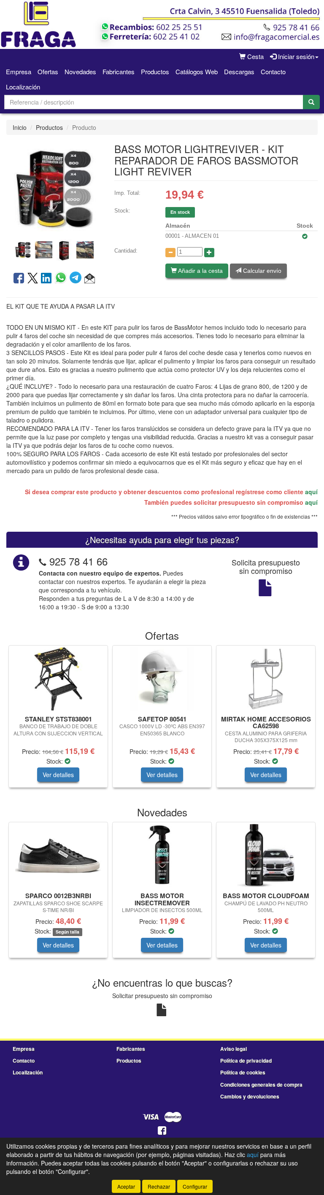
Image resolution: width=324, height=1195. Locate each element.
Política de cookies (242, 1072)
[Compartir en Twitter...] (32, 278)
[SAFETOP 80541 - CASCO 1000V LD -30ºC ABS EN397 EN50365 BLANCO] (162, 679)
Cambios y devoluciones (249, 1096)
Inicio (20, 127)
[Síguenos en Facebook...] (162, 1131)
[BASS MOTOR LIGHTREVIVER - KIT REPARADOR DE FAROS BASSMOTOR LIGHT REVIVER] (54, 187)
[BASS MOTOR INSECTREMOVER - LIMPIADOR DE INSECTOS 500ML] (162, 855)
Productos (155, 71)
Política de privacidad (246, 1060)
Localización (23, 86)
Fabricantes (119, 71)
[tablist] (54, 248)
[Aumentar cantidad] (209, 252)
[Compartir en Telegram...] (77, 278)
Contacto (273, 71)
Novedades (80, 71)
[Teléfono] (42, 561)
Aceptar (126, 1186)
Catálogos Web (197, 71)
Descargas (239, 71)
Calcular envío (261, 270)
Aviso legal (233, 1048)
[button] (89, 278)
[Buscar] (311, 102)
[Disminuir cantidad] (170, 252)
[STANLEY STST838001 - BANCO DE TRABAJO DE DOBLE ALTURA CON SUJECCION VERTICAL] (58, 679)
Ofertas (48, 71)
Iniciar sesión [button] (295, 56)
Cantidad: (126, 251)
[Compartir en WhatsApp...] (62, 278)
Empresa (18, 71)
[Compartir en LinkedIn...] (46, 278)
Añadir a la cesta (200, 270)
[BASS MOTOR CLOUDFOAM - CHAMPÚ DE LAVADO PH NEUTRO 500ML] (266, 855)
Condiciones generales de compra (261, 1084)
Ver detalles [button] (58, 774)
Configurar (195, 1186)
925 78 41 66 (78, 561)
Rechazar (159, 1186)
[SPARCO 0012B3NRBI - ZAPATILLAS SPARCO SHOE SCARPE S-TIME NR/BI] (58, 855)
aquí (311, 491)
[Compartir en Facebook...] (18, 278)
